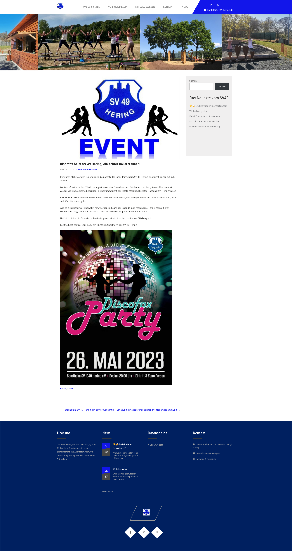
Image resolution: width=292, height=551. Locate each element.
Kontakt (168, 6)
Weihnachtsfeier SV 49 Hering (205, 126)
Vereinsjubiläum (117, 6)
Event (63, 388)
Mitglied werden (145, 6)
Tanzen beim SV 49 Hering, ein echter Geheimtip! (87, 409)
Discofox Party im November (204, 121)
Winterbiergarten (198, 110)
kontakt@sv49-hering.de (220, 9)
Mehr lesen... (108, 491)
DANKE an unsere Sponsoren (204, 116)
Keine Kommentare (86, 169)
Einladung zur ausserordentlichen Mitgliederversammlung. (148, 409)
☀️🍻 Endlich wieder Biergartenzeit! (208, 105)
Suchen (193, 80)
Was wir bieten (91, 6)
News (70, 388)
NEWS (185, 6)
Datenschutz (155, 445)
